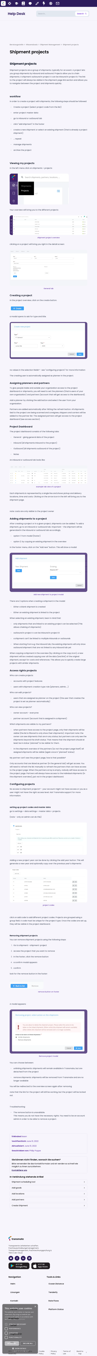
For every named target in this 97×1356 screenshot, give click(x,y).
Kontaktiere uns (19, 1170)
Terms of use (67, 1352)
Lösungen (15, 1292)
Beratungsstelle (16, 44)
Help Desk (16, 14)
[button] (20, 1348)
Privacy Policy (54, 1352)
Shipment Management (50, 44)
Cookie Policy (41, 1352)
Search (80, 13)
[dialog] (20, 1329)
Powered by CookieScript (20, 1351)
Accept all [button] (11, 1343)
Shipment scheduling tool (23, 1182)
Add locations (18, 1193)
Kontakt (14, 1300)
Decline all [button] (28, 1343)
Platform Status (56, 1309)
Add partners (18, 1199)
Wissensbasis (32, 44)
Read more (21, 1319)
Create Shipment (20, 1205)
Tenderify (52, 1292)
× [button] (35, 1306)
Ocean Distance (56, 1283)
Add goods (17, 1187)
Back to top (80, 1352)
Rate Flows (53, 1300)
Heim (12, 1283)
